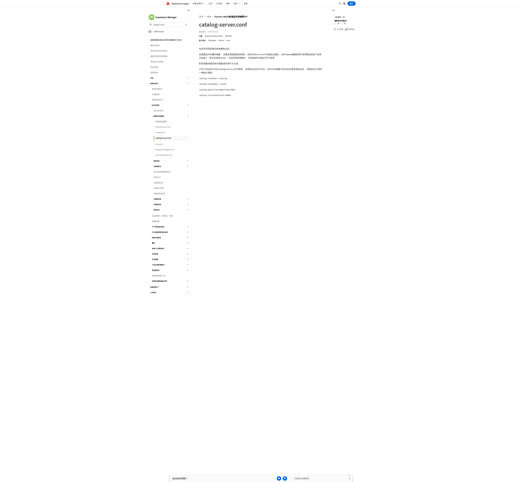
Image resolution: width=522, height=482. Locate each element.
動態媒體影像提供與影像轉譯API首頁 (166, 40)
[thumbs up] (279, 478)
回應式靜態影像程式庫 (159, 281)
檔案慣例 (154, 72)
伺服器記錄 (157, 199)
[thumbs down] (285, 478)
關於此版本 (155, 45)
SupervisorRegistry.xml (163, 155)
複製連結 (351, 29)
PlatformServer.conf (162, 127)
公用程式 (153, 292)
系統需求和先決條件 (158, 51)
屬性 (153, 243)
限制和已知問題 (157, 61)
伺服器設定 (157, 166)
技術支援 (154, 67)
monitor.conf (160, 132)
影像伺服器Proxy (159, 275)
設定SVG (157, 177)
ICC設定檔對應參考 (158, 265)
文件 (201, 16)
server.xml (159, 144)
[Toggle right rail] (333, 10)
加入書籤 (340, 29)
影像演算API (154, 287)
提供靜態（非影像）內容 (162, 216)
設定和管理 (155, 105)
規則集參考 (155, 270)
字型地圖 (155, 259)
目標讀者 (156, 94)
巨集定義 (155, 254)
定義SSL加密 (159, 188)
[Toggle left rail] (189, 10)
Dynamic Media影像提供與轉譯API (231, 16)
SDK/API (228, 36)
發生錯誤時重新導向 (162, 172)
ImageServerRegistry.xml (164, 149)
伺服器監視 (157, 204)
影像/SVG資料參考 (158, 248)
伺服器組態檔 (161, 121)
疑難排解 (156, 221)
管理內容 (157, 210)
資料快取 (157, 161)
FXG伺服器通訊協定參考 (160, 232)
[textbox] (168, 24)
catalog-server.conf (163, 138)
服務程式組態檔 (158, 116)
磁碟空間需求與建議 (158, 56)
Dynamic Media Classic (214, 36)
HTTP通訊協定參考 (158, 227)
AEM (209, 16)
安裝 (151, 78)
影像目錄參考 (156, 238)
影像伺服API (154, 83)
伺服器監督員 (159, 193)
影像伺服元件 (157, 100)
